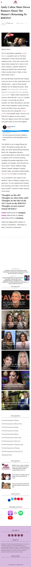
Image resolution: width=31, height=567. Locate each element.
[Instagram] (15, 535)
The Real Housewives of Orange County (12, 444)
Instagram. (22, 213)
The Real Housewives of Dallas (10, 427)
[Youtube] (10, 516)
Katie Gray (10, 23)
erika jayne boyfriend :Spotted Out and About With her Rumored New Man (20, 485)
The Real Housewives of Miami (10, 434)
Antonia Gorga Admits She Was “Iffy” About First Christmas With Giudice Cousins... (14, 324)
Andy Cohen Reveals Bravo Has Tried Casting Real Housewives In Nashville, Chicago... (14, 303)
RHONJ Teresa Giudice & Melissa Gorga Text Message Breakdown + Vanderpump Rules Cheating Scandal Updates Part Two (20, 468)
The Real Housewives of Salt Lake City (12, 451)
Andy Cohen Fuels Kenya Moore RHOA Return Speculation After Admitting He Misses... (14, 404)
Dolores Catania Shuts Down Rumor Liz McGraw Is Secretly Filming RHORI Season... (14, 344)
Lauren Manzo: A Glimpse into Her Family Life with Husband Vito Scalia (20, 476)
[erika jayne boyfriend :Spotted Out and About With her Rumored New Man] (6, 486)
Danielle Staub (6, 174)
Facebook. (20, 218)
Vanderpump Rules (7, 455)
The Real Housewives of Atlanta (10, 420)
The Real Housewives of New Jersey (11, 437)
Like (3, 218)
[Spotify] (20, 511)
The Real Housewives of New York (11, 441)
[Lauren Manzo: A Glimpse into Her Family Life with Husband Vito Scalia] (6, 477)
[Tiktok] (18, 535)
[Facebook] (9, 535)
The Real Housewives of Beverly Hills (12, 423)
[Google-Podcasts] (15, 511)
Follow (4, 213)
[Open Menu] (1, 2)
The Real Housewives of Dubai (10, 430)
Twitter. (21, 215)
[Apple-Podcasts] (10, 511)
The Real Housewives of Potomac (11, 448)
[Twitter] (12, 535)
